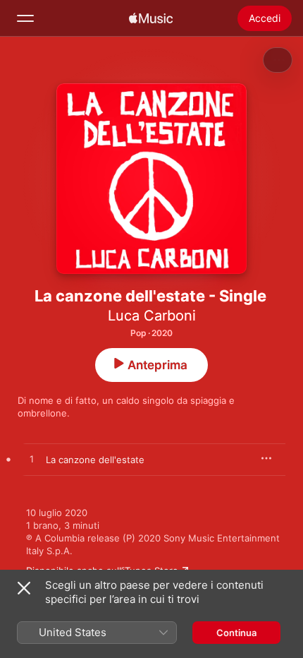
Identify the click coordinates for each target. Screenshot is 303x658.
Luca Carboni (152, 315)
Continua (236, 632)
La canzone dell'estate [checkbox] (95, 459)
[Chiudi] (24, 588)
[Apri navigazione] (25, 18)
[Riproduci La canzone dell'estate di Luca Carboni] (32, 459)
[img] (151, 18)
